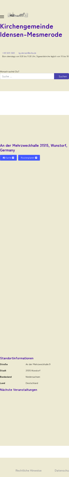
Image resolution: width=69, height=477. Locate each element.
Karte (8, 157)
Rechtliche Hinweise (29, 470)
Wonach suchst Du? (9, 71)
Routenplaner (28, 157)
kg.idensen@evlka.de (27, 52)
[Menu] (2, 17)
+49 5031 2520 (8, 52)
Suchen (62, 76)
